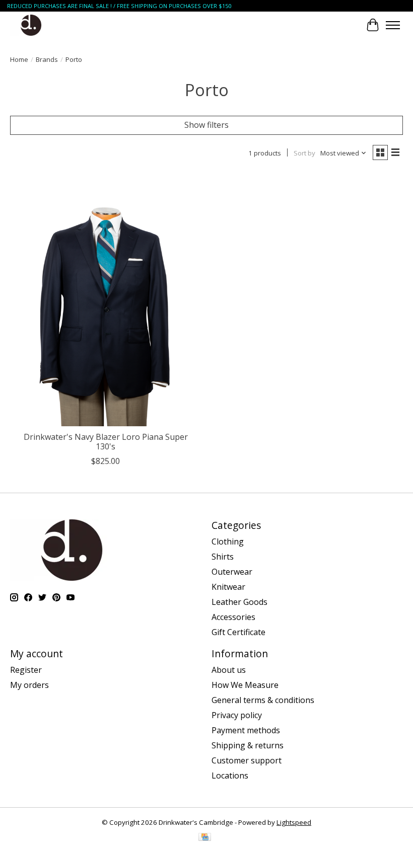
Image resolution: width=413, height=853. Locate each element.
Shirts (223, 556)
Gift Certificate (238, 632)
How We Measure (245, 684)
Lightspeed (294, 822)
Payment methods (246, 730)
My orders (29, 684)
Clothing (228, 541)
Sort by (304, 153)
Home (19, 59)
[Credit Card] (204, 838)
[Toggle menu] (393, 25)
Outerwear (232, 571)
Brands (47, 59)
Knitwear (228, 586)
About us (229, 669)
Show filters (206, 124)
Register (26, 669)
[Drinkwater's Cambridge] (31, 25)
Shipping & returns (248, 745)
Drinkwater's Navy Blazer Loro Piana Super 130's (106, 441)
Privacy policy (237, 715)
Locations (230, 775)
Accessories (233, 617)
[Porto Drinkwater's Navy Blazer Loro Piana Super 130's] (105, 299)
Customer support (247, 760)
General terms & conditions (263, 700)
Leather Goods (239, 601)
